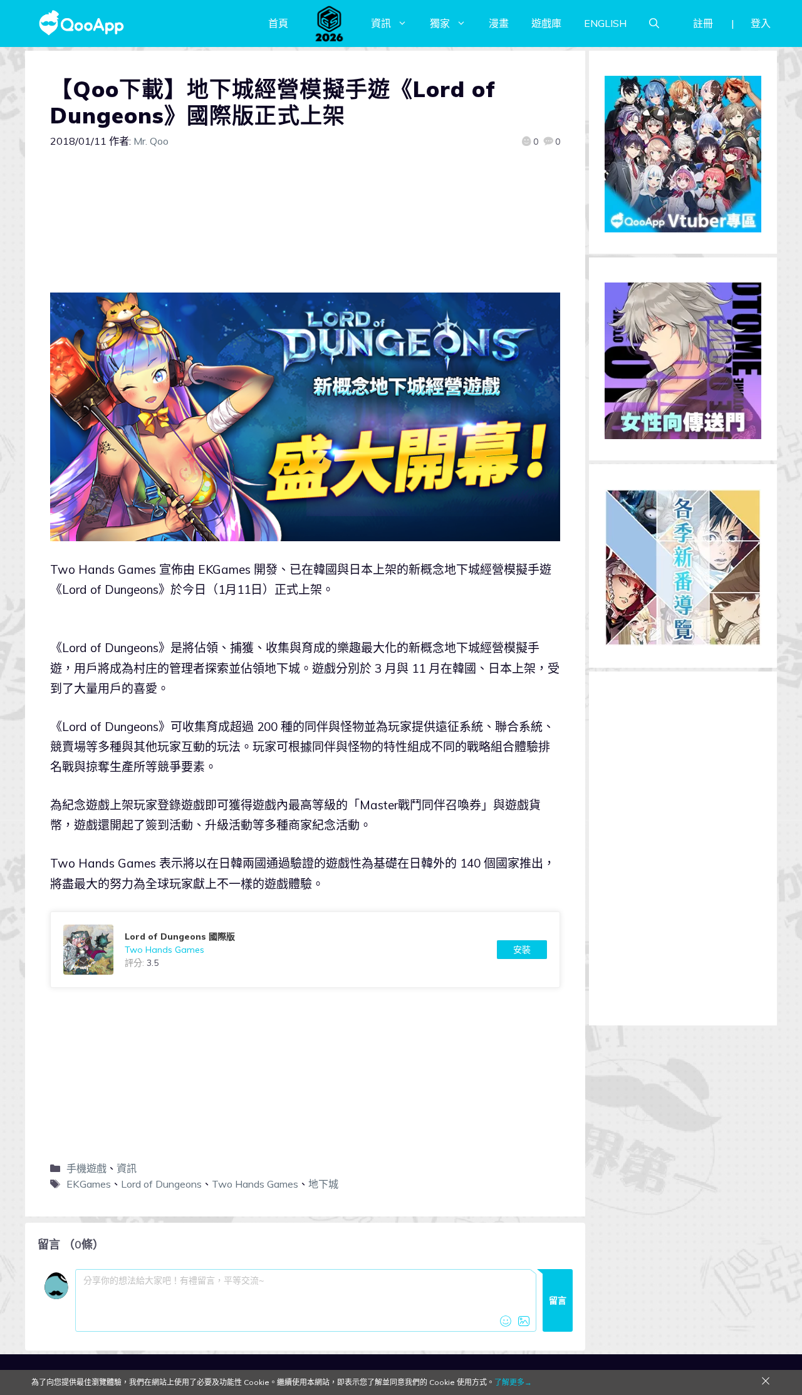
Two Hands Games (255, 1184)
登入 (761, 23)
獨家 (440, 23)
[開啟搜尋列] (654, 23)
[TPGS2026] (329, 23)
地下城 (323, 1184)
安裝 (522, 949)
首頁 (278, 23)
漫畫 (499, 23)
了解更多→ (513, 1382)
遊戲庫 (546, 23)
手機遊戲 (86, 1168)
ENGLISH (605, 23)
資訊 (381, 23)
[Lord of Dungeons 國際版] (305, 949)
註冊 (703, 23)
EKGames (88, 1184)
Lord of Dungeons (161, 1184)
